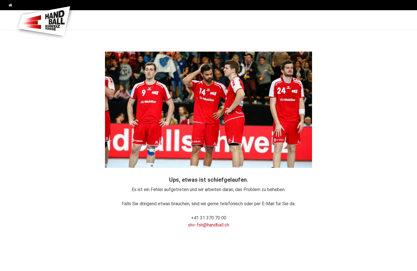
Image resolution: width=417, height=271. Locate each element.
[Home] (8, 5)
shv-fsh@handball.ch (208, 225)
